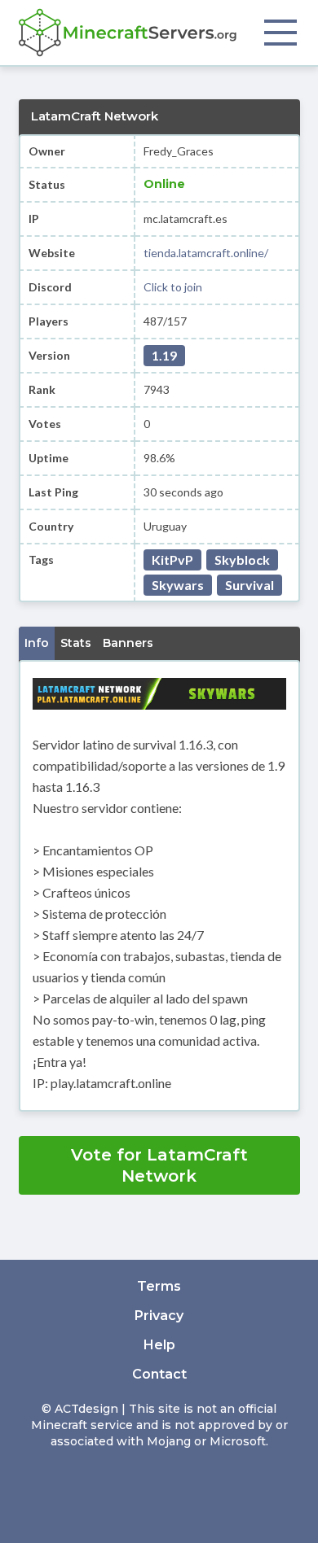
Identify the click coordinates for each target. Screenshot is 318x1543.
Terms (159, 1286)
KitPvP (172, 559)
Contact (159, 1374)
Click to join (173, 287)
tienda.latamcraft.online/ (206, 253)
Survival (249, 584)
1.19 (164, 355)
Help (159, 1345)
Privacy (159, 1315)
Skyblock (242, 559)
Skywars (178, 584)
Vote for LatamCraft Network (159, 1165)
